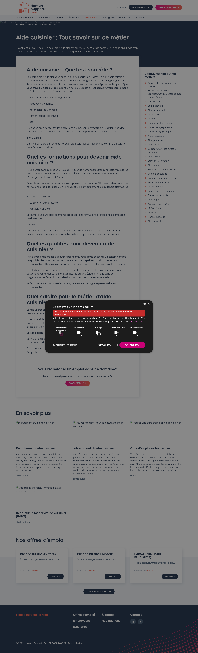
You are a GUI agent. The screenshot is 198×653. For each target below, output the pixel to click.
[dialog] (99, 326)
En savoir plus (137, 321)
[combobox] (144, 303)
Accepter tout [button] (132, 345)
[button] (65, 344)
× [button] (148, 304)
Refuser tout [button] (105, 345)
